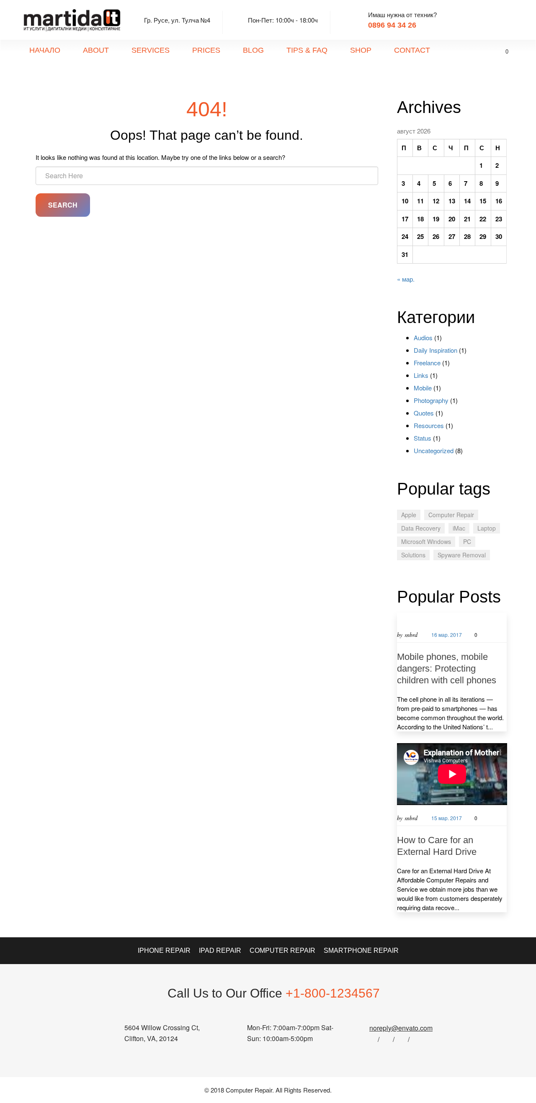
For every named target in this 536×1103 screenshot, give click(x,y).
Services (150, 50)
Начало (44, 50)
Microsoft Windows (426, 541)
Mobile (423, 387)
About (96, 50)
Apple (408, 514)
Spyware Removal (462, 555)
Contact (412, 50)
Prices (206, 50)
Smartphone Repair (361, 950)
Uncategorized (434, 450)
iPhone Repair (164, 950)
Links (421, 375)
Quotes (424, 412)
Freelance (427, 362)
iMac (459, 528)
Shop (360, 50)
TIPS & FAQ (306, 50)
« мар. (406, 278)
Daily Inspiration (435, 350)
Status (422, 438)
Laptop (486, 528)
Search (62, 205)
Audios (423, 337)
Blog (253, 50)
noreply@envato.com (401, 1028)
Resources (429, 425)
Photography (431, 400)
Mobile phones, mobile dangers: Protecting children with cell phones (446, 668)
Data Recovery (421, 528)
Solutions (413, 555)
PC (467, 541)
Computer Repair (451, 514)
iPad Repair (220, 950)
